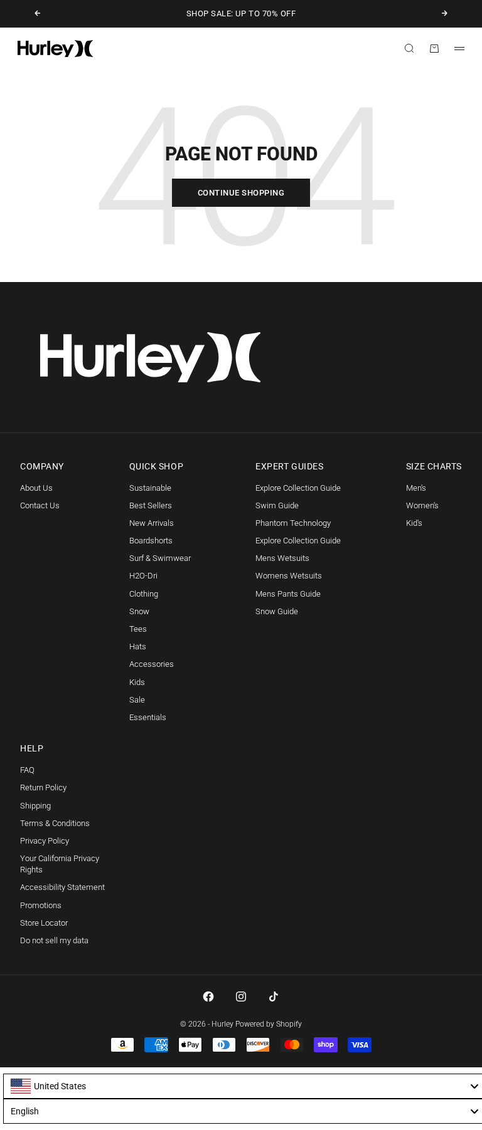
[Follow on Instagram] (241, 996)
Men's (416, 488)
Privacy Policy (44, 840)
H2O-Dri (143, 575)
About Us (36, 488)
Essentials (147, 717)
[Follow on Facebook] (208, 996)
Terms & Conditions (55, 823)
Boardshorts (151, 540)
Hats (137, 646)
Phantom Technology (293, 523)
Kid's (414, 523)
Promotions (41, 905)
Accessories (151, 664)
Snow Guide (276, 611)
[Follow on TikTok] (273, 996)
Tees (138, 629)
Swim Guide (277, 505)
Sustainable (150, 488)
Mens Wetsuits (282, 558)
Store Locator (44, 923)
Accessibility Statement (62, 887)
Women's (422, 505)
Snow (139, 611)
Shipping (35, 805)
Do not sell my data (54, 940)
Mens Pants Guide (288, 594)
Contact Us (40, 505)
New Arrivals (151, 523)
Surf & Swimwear (160, 558)
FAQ (27, 770)
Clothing (143, 594)
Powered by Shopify (268, 1024)
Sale (137, 699)
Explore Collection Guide (298, 488)
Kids (137, 682)
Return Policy (43, 787)
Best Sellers (150, 505)
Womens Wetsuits (288, 575)
